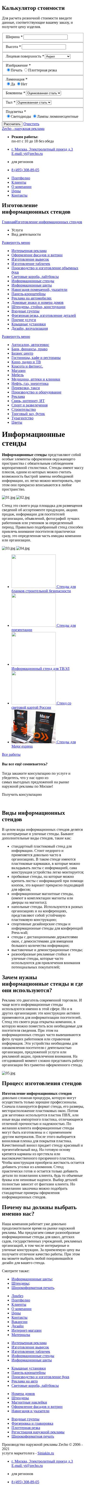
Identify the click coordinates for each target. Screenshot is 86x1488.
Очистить (31, 124)
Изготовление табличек (30, 264)
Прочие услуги (23, 320)
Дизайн (17, 1326)
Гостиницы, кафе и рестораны (36, 358)
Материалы (20, 1335)
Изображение (18, 65)
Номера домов (23, 1394)
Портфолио (20, 178)
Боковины (15, 93)
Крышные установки (28, 324)
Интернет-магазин (26, 1330)
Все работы (11, 754)
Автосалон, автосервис (30, 345)
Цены (16, 191)
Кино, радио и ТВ (26, 362)
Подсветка (16, 112)
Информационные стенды (32, 281)
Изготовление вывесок (30, 259)
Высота (13, 47)
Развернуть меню (16, 242)
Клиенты (18, 182)
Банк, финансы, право (29, 349)
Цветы (16, 422)
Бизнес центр (22, 353)
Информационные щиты (31, 285)
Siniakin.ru (46, 1453)
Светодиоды (21, 116)
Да (13, 84)
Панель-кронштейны (28, 294)
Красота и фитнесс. (27, 366)
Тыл (10, 102)
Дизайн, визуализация (29, 328)
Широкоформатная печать (32, 1288)
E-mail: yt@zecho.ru (27, 154)
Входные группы (25, 311)
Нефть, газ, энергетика (29, 383)
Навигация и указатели (30, 1411)
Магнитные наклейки (29, 1402)
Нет (24, 84)
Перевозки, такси (25, 388)
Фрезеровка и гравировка (32, 1423)
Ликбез (17, 1296)
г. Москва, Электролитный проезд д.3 (42, 149)
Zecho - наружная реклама (23, 129)
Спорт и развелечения (29, 405)
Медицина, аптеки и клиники (35, 379)
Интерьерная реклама (29, 251)
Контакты (19, 195)
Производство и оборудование (36, 392)
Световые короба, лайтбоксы (35, 277)
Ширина (14, 37)
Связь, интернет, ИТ (28, 401)
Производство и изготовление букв (40, 1377)
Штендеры (20, 1283)
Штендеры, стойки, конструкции (38, 307)
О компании (21, 187)
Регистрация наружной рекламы (37, 1432)
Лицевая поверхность (25, 56)
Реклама (18, 396)
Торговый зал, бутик (28, 414)
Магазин (18, 371)
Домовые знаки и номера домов (37, 302)
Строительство (23, 409)
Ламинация (16, 79)
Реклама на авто (24, 1381)
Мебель (17, 375)
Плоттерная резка (42, 70)
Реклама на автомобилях (31, 298)
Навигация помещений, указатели (39, 289)
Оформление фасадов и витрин (37, 255)
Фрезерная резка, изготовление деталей (43, 315)
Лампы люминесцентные (57, 116)
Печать (16, 70)
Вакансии (19, 1322)
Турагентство (22, 418)
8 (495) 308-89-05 (25, 170)
